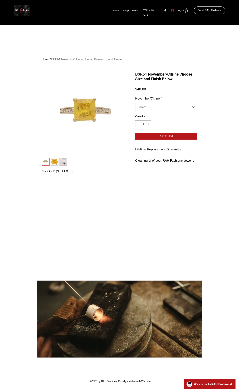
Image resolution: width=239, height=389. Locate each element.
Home (45, 59)
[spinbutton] (143, 124)
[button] (187, 10)
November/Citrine (148, 98)
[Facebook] (165, 10)
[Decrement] (138, 124)
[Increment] (148, 124)
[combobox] (166, 107)
